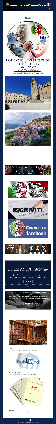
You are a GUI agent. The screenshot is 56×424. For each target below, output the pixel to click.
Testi (10, 348)
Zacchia (11, 410)
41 (28, 286)
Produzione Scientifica (15, 372)
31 (40, 284)
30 (39, 284)
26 (34, 284)
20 (27, 284)
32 (41, 284)
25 (33, 284)
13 (19, 284)
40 (27, 286)
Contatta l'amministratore (24, 422)
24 (32, 284)
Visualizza (28, 281)
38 (48, 284)
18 (25, 284)
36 (46, 284)
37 (47, 284)
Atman (36, 422)
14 (20, 284)
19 (26, 284)
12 (18, 284)
